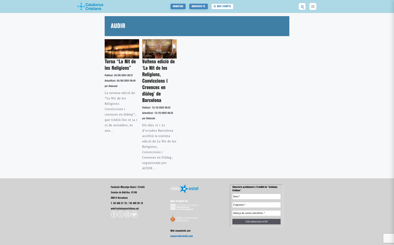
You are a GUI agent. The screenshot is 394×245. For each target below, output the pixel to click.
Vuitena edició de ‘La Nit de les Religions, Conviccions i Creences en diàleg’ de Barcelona (158, 81)
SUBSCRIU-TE (198, 6)
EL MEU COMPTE (222, 6)
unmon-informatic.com (181, 236)
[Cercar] (302, 6)
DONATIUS (178, 6)
